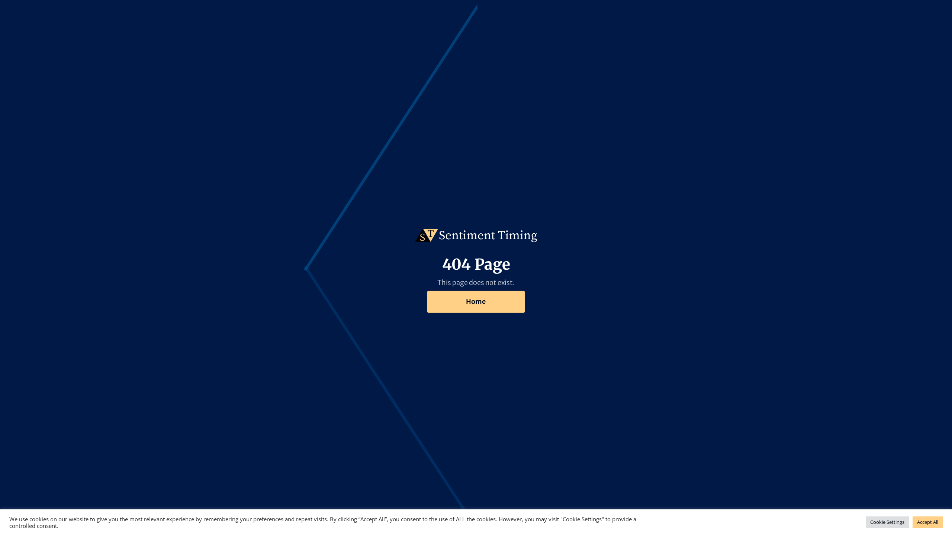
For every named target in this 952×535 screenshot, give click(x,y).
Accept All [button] (927, 522)
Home (476, 301)
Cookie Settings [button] (887, 522)
